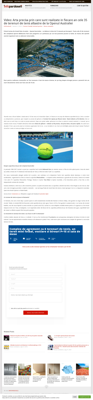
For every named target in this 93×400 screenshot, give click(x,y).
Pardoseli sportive (37, 26)
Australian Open (43, 194)
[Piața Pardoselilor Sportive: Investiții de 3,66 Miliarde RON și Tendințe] (82, 369)
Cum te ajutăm (82, 6)
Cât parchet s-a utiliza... (59, 1)
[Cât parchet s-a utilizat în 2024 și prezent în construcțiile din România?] (39, 369)
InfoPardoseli (13, 7)
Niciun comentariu (48, 26)
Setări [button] (74, 397)
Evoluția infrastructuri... (40, 1)
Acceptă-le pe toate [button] (84, 397)
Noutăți (35, 6)
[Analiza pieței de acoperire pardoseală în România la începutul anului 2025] (68, 369)
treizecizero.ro (15, 194)
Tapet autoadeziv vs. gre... (77, 1)
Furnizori (61, 6)
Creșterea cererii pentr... (22, 1)
